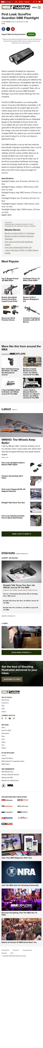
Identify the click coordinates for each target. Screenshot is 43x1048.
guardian (17, 224)
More (14, 410)
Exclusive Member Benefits (10, 775)
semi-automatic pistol (30, 590)
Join (16, 2)
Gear (3, 24)
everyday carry (22, 226)
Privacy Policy (5, 950)
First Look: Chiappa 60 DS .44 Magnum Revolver (13, 490)
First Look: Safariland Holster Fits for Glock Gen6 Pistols (13, 517)
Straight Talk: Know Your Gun (13, 502)
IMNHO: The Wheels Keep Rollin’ (18, 441)
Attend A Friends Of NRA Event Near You (19, 942)
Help (3, 709)
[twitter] (8, 28)
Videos (4, 748)
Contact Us (5, 703)
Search (4, 712)
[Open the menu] (39, 7)
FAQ (3, 706)
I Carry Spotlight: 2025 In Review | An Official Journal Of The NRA (11, 392)
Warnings (4, 953)
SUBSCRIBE (12, 679)
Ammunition (5, 733)
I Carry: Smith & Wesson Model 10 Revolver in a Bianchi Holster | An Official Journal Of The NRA (31, 394)
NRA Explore (6, 764)
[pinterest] (12, 28)
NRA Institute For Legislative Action (13, 761)
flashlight (25, 224)
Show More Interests (26, 652)
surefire (8, 224)
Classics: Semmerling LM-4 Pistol (12, 477)
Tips (7, 457)
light (31, 224)
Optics (4, 742)
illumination (9, 226)
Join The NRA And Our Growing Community (20, 885)
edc (15, 226)
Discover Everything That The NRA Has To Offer (19, 913)
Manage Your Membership (10, 780)
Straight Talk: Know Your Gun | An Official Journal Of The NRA (19, 586)
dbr (12, 224)
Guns (3, 739)
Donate (26, 2)
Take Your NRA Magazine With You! (17, 857)
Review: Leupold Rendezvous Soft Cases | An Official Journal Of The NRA (31, 372)
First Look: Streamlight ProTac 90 (18, 247)
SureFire (19, 91)
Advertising (5, 700)
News (3, 457)
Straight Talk (7, 590)
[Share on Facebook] (3, 28)
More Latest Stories (26, 534)
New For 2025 (6, 730)
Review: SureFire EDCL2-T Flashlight (20, 233)
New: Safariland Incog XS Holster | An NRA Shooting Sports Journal (10, 372)
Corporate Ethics (27, 950)
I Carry (5, 623)
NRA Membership (7, 772)
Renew (21, 2)
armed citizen (17, 590)
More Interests (21, 554)
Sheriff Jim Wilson (10, 558)
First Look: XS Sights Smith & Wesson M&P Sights (13, 463)
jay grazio (31, 226)
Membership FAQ (7, 777)
